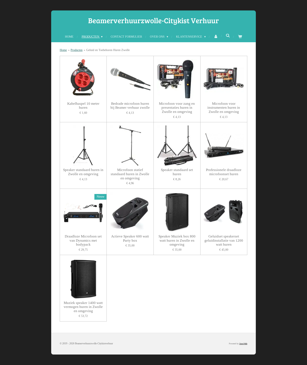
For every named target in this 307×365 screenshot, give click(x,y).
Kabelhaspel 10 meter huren (83, 106)
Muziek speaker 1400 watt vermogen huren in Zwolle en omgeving (83, 307)
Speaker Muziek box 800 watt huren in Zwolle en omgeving (177, 240)
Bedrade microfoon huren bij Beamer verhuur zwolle (130, 106)
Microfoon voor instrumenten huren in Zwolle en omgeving (223, 108)
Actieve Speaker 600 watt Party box (130, 238)
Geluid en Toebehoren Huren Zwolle (108, 50)
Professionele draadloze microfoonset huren (223, 172)
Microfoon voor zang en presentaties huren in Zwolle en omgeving (177, 108)
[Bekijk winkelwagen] (240, 36)
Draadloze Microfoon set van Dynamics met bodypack (83, 240)
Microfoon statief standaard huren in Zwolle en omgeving (130, 174)
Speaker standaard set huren (177, 172)
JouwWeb (243, 343)
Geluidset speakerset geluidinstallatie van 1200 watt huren (223, 240)
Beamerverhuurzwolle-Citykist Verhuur (153, 20)
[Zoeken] (227, 35)
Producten (76, 50)
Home (63, 50)
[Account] (215, 36)
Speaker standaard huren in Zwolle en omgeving (83, 172)
